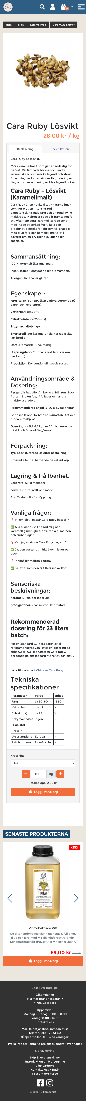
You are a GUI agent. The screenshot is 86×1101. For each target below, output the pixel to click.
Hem (9, 24)
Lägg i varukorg (46, 792)
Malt (21, 24)
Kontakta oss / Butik (45, 1069)
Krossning (18, 755)
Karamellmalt (38, 24)
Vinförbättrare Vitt (43, 928)
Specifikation (60, 149)
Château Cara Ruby (50, 670)
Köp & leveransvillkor (45, 1057)
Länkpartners (45, 1065)
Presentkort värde (45, 1073)
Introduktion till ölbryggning (45, 1061)
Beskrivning (25, 149)
